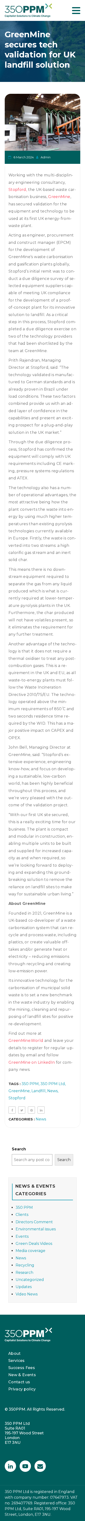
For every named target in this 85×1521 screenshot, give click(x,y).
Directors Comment (34, 1222)
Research (24, 1272)
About (14, 1353)
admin (46, 157)
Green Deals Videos (34, 1243)
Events (22, 1236)
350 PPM (30, 1084)
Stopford (17, 1098)
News (52, 1091)
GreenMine (59, 196)
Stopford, (17, 189)
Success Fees (21, 1367)
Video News (27, 1294)
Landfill (38, 1091)
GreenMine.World (25, 1040)
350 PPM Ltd (52, 1084)
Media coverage (30, 1250)
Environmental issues (36, 1229)
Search (19, 1149)
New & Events (22, 1375)
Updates (24, 1287)
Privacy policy (22, 1389)
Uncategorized (30, 1279)
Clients (22, 1214)
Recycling (25, 1265)
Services (16, 1360)
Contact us (19, 1382)
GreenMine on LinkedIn (31, 1062)
